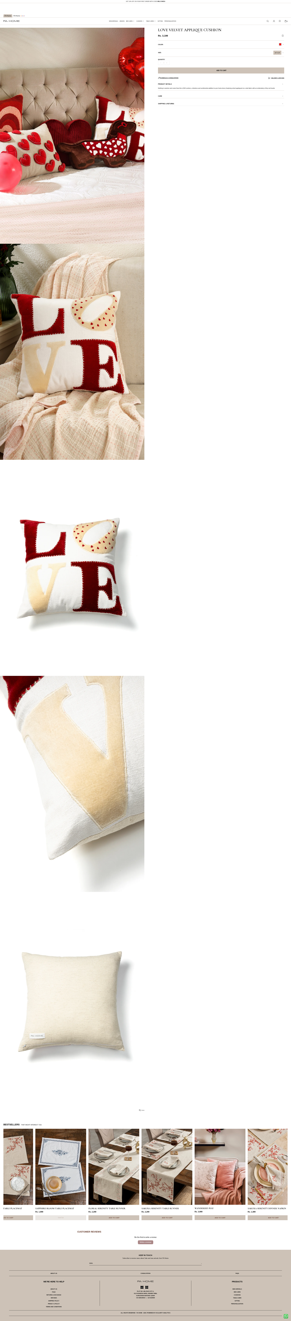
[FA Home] (268, 21)
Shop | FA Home (11, 21)
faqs (237, 1273)
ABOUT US (53, 1289)
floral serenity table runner (106, 1208)
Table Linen (237, 1298)
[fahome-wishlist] (279, 21)
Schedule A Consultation (169, 78)
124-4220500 (151, 1297)
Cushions (237, 1295)
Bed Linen (237, 1292)
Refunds (54, 1298)
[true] (287, 1317)
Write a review (145, 1242)
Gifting (237, 1300)
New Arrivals (237, 1289)
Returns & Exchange (53, 1295)
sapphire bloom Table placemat (54, 1208)
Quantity (161, 59)
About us (53, 1273)
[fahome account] (274, 21)
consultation (145, 1273)
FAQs (53, 1292)
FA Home (8, 16)
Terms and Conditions (54, 1306)
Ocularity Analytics (163, 1313)
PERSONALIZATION (237, 1303)
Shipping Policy (53, 1300)
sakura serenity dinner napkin (267, 1208)
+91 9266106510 (140, 1297)
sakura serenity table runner (160, 1208)
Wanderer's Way (204, 1208)
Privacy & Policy (54, 1303)
